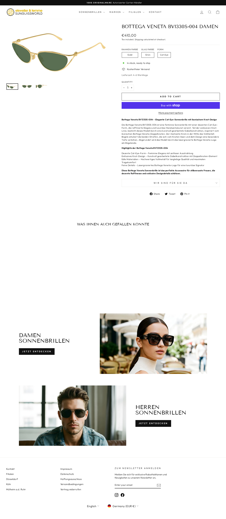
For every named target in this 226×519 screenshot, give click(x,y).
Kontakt (155, 12)
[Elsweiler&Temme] (24, 12)
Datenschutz (67, 474)
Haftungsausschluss (71, 479)
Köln (8, 484)
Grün (147, 54)
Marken (115, 12)
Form (160, 49)
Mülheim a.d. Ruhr (16, 489)
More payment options (171, 112)
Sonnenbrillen (91, 12)
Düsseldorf (12, 479)
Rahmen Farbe (130, 49)
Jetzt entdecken (36, 351)
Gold (129, 54)
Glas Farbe (147, 49)
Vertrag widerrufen (70, 489)
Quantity (127, 82)
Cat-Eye (164, 54)
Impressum (66, 468)
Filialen (135, 12)
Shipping (139, 39)
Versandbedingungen (71, 484)
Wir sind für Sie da (171, 183)
